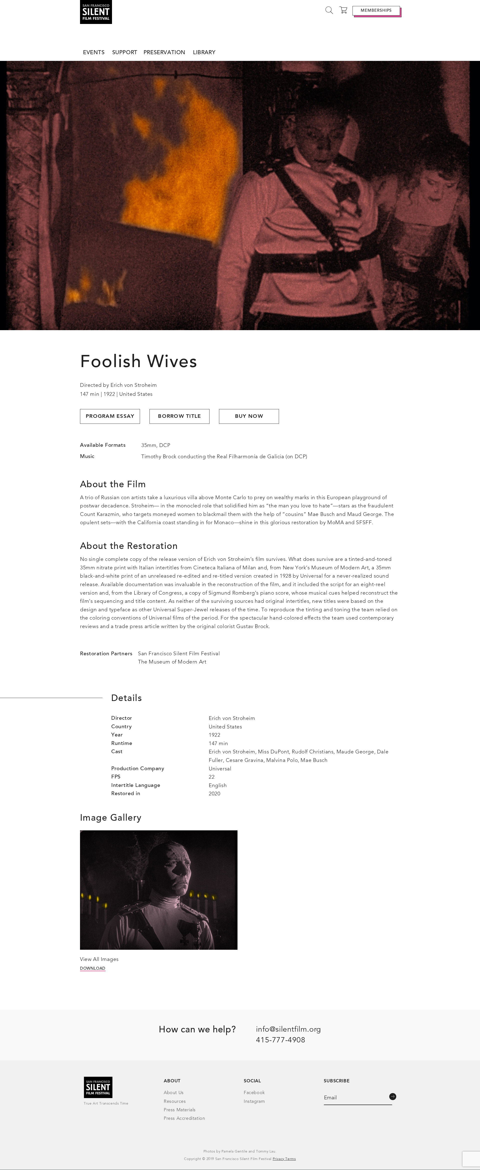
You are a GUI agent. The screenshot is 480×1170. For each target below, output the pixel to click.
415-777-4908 (280, 1040)
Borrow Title (179, 416)
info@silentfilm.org (288, 1029)
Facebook (254, 1093)
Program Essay (110, 416)
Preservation (165, 53)
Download (93, 969)
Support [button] (125, 53)
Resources (175, 1101)
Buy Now (249, 416)
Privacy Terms (284, 1159)
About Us (174, 1093)
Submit (392, 1096)
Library (204, 53)
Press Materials (180, 1110)
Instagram (254, 1101)
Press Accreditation (184, 1118)
